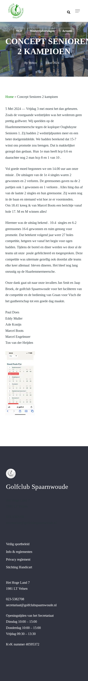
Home (9, 97)
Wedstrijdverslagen (42, 31)
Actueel (67, 31)
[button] (77, 11)
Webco (33, 62)
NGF (19, 31)
